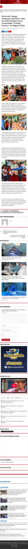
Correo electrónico (6, 330)
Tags (12, 397)
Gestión (5, 9)
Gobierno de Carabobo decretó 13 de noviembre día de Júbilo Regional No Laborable (12, 535)
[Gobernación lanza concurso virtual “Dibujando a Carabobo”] (1, 421)
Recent (8, 397)
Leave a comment (6, 28)
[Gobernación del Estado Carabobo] (14, 2)
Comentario (4, 312)
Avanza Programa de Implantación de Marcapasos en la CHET (11, 258)
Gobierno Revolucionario (17, 212)
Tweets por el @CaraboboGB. (7, 462)
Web (3, 334)
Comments (17, 397)
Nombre (4, 325)
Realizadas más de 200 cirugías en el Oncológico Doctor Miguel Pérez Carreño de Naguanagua (13, 278)
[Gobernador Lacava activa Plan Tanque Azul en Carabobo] (1, 405)
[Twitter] (13, 547)
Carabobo (6, 210)
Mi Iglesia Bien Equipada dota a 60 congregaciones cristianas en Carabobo (10, 232)
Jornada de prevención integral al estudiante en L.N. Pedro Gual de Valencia (17, 236)
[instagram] (16, 547)
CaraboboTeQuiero (14, 210)
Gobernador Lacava (5, 212)
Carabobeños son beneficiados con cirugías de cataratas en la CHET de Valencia (14, 297)
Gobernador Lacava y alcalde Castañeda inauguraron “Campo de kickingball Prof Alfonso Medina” (17, 515)
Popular (3, 397)
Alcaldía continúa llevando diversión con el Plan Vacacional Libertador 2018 (13, 525)
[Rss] (11, 547)
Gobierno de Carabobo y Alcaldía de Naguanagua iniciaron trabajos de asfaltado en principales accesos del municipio (17, 508)
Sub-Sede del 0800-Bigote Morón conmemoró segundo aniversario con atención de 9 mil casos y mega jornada (17, 500)
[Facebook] (12, 547)
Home (1, 9)
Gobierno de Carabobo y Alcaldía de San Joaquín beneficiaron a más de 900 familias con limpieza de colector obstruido (17, 492)
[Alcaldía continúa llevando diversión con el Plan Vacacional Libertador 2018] (1, 400)
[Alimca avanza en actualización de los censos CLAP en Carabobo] (1, 416)
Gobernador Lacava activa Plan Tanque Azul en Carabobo (13, 530)
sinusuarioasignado (7, 27)
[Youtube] (15, 547)
